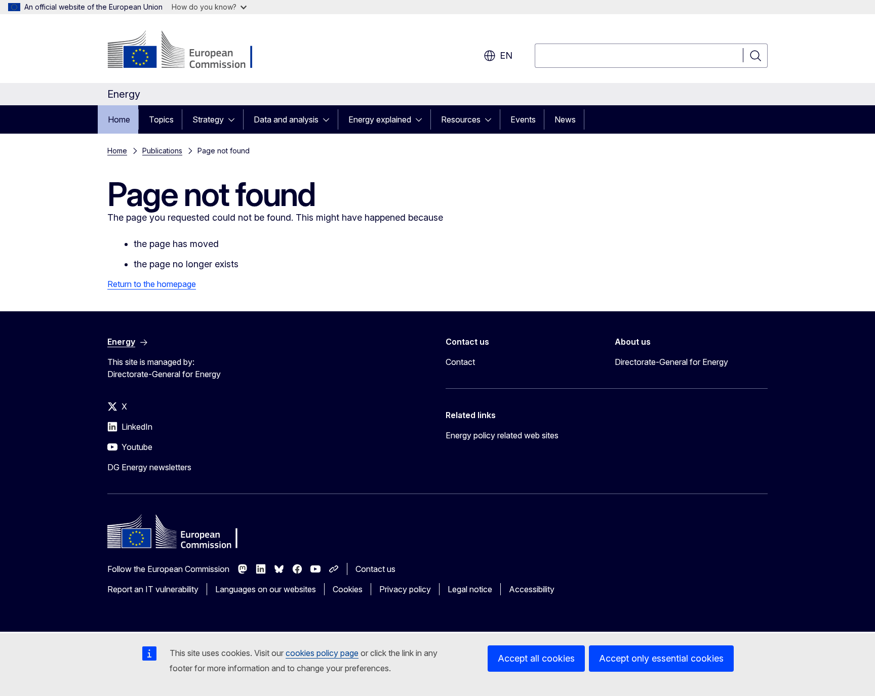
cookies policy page (322, 653)
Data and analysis (286, 119)
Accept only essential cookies (661, 658)
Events (523, 119)
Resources (461, 119)
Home (119, 119)
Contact (460, 362)
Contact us (375, 569)
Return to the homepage (151, 284)
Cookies (348, 589)
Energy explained (379, 119)
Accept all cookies (536, 658)
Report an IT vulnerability (152, 589)
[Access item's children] (234, 119)
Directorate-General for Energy (671, 362)
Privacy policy (405, 589)
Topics (161, 119)
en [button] (506, 55)
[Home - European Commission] (189, 50)
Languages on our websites (265, 589)
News (565, 119)
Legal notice (470, 589)
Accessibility (531, 589)
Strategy (208, 119)
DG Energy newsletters (149, 467)
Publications (162, 150)
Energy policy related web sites (502, 435)
